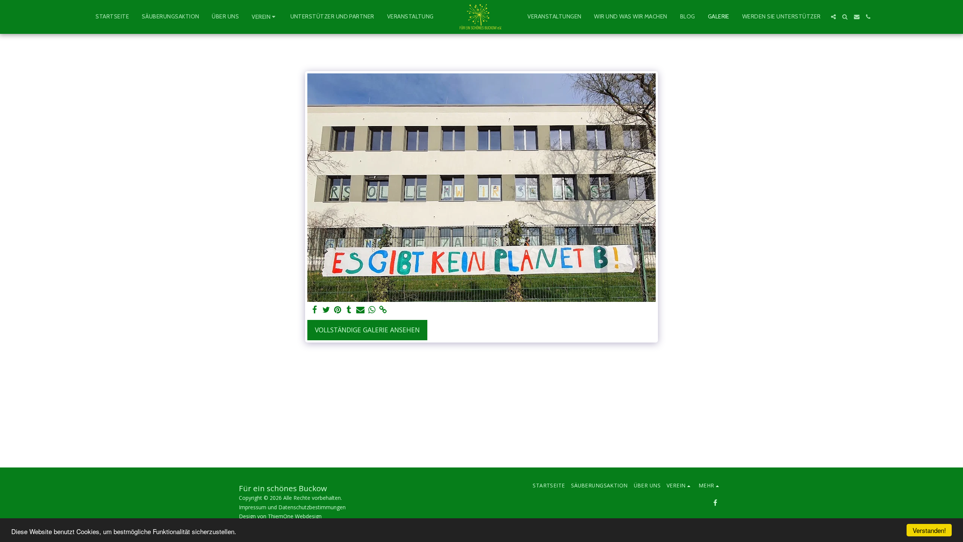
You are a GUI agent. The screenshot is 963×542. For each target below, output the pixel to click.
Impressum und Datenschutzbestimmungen (292, 507)
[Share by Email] (360, 310)
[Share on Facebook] (315, 310)
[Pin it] (337, 310)
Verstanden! (929, 530)
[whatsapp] (372, 310)
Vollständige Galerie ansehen (367, 329)
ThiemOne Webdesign (295, 516)
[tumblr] (349, 310)
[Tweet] (326, 310)
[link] (383, 310)
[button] (264, 17)
